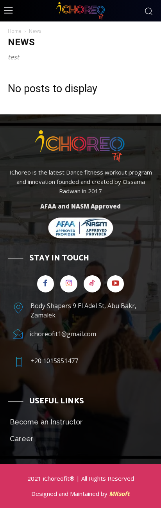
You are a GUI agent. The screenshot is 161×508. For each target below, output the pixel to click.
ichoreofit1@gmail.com (63, 334)
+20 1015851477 (54, 360)
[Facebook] (45, 283)
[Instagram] (68, 283)
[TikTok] (92, 283)
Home (14, 31)
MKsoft (119, 493)
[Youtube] (115, 283)
